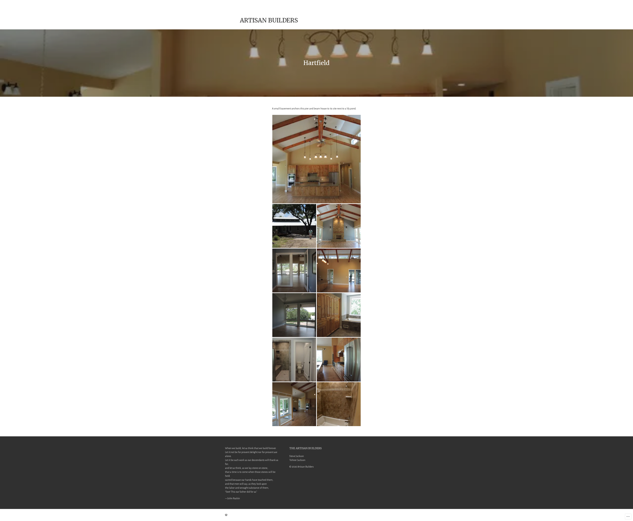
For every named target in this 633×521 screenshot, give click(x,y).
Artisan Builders (269, 20)
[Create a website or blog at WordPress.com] (226, 515)
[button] (316, 159)
